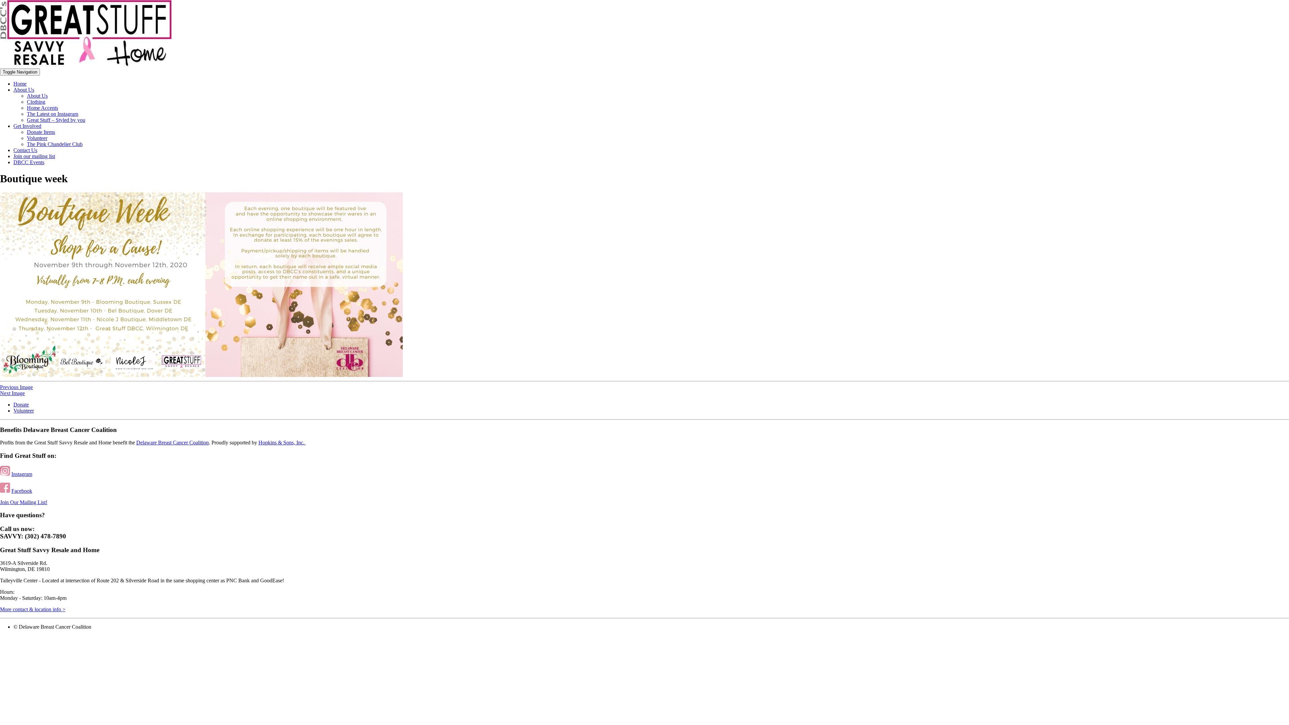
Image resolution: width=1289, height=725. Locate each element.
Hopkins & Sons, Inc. (282, 442)
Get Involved (27, 126)
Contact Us (25, 150)
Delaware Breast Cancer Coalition (172, 442)
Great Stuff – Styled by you (56, 120)
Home (20, 84)
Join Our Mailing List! (23, 502)
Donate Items (41, 132)
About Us (23, 90)
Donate (21, 404)
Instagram (21, 474)
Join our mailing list (34, 156)
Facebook (21, 491)
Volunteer (37, 138)
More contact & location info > (32, 609)
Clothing (36, 102)
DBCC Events (28, 162)
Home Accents (42, 108)
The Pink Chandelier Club (55, 144)
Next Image (12, 393)
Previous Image (16, 387)
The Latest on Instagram (52, 114)
